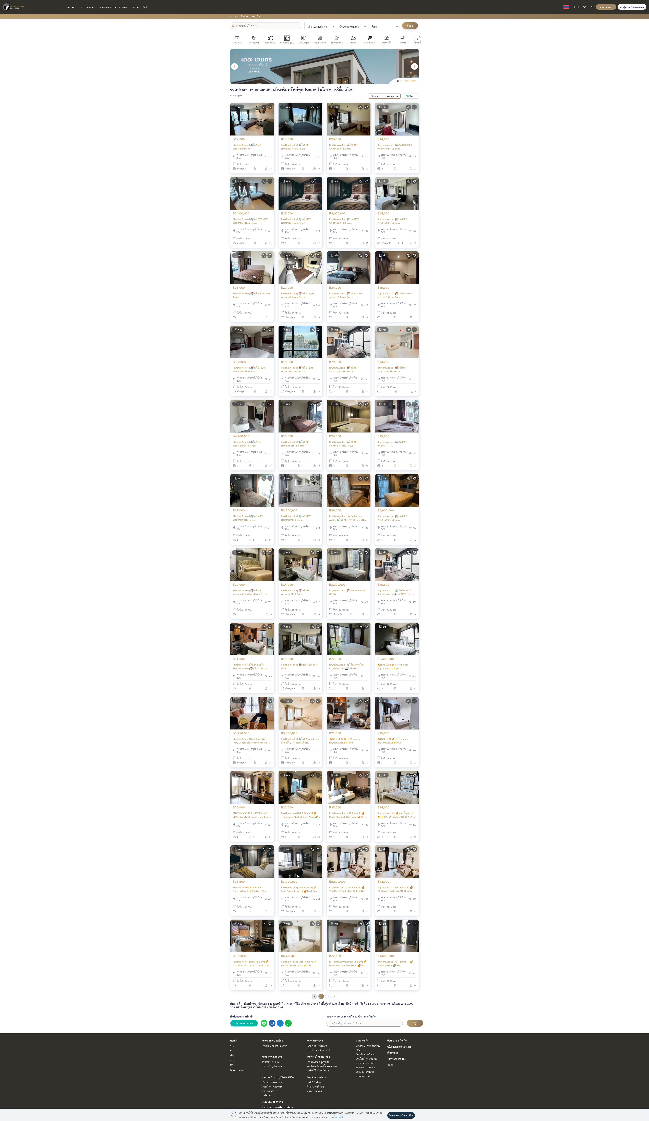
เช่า (231, 1049)
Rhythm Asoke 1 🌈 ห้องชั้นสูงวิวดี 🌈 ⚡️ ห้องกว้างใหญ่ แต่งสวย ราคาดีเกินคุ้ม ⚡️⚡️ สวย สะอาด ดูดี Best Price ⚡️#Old (396, 815)
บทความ (134, 6)
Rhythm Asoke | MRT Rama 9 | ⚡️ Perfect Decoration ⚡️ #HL (298, 963)
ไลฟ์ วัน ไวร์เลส (314, 1082)
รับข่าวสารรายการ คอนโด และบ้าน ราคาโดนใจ (351, 1016)
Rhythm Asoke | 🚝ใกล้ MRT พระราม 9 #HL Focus (392, 369)
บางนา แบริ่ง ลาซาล (272, 1101)
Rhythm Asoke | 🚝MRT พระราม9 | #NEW (347, 592)
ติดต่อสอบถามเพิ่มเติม (241, 1016)
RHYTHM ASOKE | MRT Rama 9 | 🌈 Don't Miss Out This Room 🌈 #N (347, 963)
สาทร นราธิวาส (315, 1040)
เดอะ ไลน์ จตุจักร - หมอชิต (274, 1045)
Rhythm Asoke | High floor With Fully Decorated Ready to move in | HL (252, 741)
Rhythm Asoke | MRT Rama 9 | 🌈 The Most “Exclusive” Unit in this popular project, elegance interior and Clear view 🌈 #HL (348, 889)
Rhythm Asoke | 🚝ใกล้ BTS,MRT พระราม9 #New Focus (250, 221)
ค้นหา (410, 25)
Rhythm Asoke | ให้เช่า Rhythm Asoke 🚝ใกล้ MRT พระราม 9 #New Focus (348, 518)
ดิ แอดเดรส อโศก (270, 1090)
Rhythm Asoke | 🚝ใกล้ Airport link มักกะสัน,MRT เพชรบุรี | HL (300, 740)
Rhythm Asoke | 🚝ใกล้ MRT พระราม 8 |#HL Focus (296, 443)
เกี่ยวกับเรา (392, 1052)
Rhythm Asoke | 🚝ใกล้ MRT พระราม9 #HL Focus (344, 146)
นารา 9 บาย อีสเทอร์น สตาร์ (319, 1049)
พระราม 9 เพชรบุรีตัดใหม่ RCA (278, 1077)
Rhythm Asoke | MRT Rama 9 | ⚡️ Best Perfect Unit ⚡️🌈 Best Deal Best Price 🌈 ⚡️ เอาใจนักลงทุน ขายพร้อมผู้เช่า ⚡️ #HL (300, 889)
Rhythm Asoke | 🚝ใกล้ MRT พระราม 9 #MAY (248, 146)
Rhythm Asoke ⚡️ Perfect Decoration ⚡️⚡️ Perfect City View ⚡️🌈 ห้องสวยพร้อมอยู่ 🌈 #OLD (249, 889)
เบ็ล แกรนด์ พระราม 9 (272, 1082)
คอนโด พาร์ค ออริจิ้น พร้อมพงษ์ (322, 1066)
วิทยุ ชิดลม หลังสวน (317, 1077)
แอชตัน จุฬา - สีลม (270, 1061)
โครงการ (123, 6)
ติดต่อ (145, 6)
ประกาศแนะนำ (86, 6)
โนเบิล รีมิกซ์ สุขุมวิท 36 (318, 1070)
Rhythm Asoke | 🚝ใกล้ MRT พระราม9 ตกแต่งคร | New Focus (250, 592)
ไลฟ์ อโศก (266, 1095)
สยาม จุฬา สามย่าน (272, 1056)
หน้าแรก (71, 6)
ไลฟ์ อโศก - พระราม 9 (272, 1086)
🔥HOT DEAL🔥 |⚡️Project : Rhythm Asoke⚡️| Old (392, 666)
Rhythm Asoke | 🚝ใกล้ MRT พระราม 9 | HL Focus (248, 517)
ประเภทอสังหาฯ (105, 6)
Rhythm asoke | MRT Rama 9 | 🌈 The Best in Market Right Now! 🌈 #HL (299, 815)
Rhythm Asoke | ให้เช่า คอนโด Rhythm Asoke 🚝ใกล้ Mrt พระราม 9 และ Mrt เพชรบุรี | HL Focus (251, 666)
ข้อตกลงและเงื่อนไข (397, 1040)
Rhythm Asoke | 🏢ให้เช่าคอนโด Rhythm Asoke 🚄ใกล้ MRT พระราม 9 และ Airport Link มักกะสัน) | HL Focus (396, 592)
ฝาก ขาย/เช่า (606, 6)
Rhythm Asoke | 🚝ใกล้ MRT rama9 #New (251, 295)
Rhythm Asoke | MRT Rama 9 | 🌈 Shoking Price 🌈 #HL (395, 963)
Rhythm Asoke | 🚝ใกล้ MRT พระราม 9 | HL (392, 443)
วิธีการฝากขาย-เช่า (396, 1058)
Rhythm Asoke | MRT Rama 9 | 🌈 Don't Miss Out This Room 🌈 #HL (347, 814)
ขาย (232, 1045)
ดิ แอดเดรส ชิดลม (315, 1086)
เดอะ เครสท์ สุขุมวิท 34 (318, 1061)
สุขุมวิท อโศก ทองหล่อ (318, 1056)
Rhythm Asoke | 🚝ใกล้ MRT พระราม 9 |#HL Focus (248, 443)
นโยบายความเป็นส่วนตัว (399, 1046)
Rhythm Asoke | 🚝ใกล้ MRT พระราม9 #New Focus (296, 146)
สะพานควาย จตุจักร (272, 1040)
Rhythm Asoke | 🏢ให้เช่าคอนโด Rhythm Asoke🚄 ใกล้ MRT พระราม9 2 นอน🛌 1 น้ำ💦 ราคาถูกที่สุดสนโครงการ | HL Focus (347, 666)
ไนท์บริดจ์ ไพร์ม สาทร (317, 1045)
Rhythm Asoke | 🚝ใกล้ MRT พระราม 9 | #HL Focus (344, 369)
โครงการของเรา (237, 1069)
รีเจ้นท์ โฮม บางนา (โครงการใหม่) (277, 1106)
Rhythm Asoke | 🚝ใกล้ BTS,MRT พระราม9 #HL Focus (394, 146)
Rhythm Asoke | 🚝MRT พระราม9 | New (299, 666)
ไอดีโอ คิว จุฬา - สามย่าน (273, 1066)
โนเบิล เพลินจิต (314, 1090)
